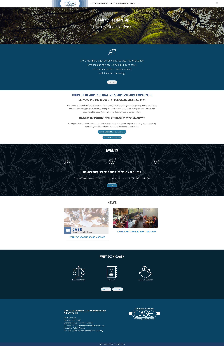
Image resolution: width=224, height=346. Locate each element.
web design (103, 344)
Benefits (106, 289)
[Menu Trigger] (217, 3)
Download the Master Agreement (112, 132)
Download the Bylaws (112, 137)
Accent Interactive (117, 344)
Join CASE (112, 82)
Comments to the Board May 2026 (87, 237)
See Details (112, 185)
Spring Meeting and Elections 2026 (136, 231)
